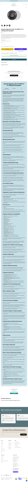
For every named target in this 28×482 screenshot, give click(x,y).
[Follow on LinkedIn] (10, 475)
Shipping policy (2, 479)
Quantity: (2, 42)
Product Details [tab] (6, 88)
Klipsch (2, 446)
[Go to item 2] (5, 25)
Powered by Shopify (9, 477)
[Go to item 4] (9, 25)
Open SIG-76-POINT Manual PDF (14, 75)
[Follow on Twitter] (3, 475)
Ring (1, 451)
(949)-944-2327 (17, 468)
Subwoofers (5, 374)
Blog (1, 459)
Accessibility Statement (18, 447)
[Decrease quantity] (2, 44)
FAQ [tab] (21, 88)
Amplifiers (5, 372)
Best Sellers (9, 447)
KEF (1, 447)
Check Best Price (14, 59)
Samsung (2, 442)
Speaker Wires (5, 373)
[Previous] (6, 0)
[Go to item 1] (2, 25)
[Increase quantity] (5, 44)
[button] (26, 480)
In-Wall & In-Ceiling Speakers (7, 368)
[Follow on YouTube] (6, 475)
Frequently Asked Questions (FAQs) (4, 461)
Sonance (2, 443)
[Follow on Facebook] (1, 475)
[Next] (21, 0)
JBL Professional (3, 450)
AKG (1, 452)
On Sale (9, 446)
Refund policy (2, 478)
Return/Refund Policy (17, 443)
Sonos (2, 444)
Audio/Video (9, 443)
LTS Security (2, 448)
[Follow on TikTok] (8, 475)
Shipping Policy (17, 442)
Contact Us (2, 458)
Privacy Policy (16, 444)
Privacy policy (6, 478)
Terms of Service (17, 446)
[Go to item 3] (7, 25)
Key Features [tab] (14, 88)
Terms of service (10, 478)
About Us (2, 456)
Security (9, 442)
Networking (9, 444)
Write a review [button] (14, 393)
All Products (9, 448)
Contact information (7, 479)
